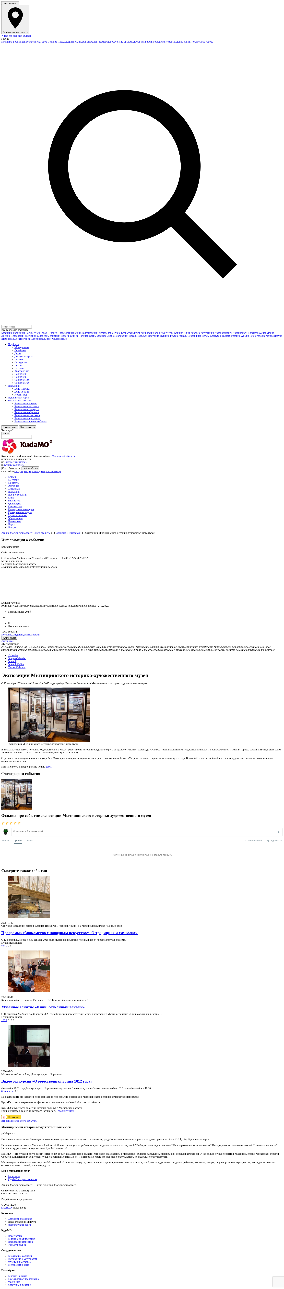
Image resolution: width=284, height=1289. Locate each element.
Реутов (174, 335)
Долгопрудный (89, 41)
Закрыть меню (27, 427)
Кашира (178, 41)
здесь (49, 766)
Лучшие (18, 840)
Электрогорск (22, 338)
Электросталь (38, 338)
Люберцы (43, 335)
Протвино (153, 335)
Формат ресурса (17, 1244)
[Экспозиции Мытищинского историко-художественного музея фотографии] (16, 808)
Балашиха (6, 41)
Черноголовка (257, 335)
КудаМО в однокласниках (22, 1179)
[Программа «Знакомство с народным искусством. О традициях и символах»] (142, 897)
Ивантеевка (167, 41)
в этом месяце (53, 471)
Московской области (63, 456)
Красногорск (240, 332)
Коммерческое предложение (23, 1279)
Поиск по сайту (10, 3)
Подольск (141, 335)
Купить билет (9, 638)
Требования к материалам (22, 1258)
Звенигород (153, 41)
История (6, 634)
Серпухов (215, 335)
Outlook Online (16, 664)
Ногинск (83, 335)
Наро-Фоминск (69, 335)
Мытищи (55, 335)
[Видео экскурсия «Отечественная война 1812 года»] (142, 1046)
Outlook (12, 661)
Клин (187, 41)
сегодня (18, 471)
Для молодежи (31, 634)
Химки (245, 335)
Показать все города (201, 41)
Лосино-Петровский (12, 335)
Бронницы (19, 41)
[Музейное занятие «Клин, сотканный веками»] (142, 971)
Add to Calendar (265, 649)
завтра (27, 471)
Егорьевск (127, 41)
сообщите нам (66, 1110)
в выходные (38, 471)
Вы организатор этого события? (19, 1120)
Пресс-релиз (15, 1235)
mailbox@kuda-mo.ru (19, 1224)
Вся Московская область (16, 35)
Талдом (226, 335)
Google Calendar (17, 658)
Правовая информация (20, 1241)
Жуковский (139, 41)
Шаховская (7, 338)
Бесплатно (7, 1091)
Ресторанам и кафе (18, 1264)
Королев (195, 332)
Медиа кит (14, 1281)
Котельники (207, 332)
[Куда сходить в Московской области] (37, 453)
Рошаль (182, 335)
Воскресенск (32, 41)
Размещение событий (20, 1256)
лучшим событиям (13, 465)
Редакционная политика (21, 1238)
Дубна (116, 41)
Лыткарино (31, 335)
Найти (6, 433)
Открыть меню (10, 427)
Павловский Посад (125, 335)
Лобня (270, 332)
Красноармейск (223, 332)
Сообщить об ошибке (20, 1218)
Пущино (164, 335)
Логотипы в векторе (19, 1284)
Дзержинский (73, 41)
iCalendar (13, 655)
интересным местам (16, 462)
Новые (5, 840)
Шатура (277, 335)
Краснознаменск (257, 332)
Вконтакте (14, 1176)
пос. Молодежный (57, 338)
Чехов (269, 335)
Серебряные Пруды (198, 335)
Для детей (17, 634)
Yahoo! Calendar (16, 667)
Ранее (30, 840)
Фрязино (235, 335)
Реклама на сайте (17, 1276)
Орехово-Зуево (105, 335)
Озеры (92, 335)
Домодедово (106, 41)
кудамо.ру (6, 1207)
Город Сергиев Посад (52, 41)
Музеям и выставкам (19, 1261)
